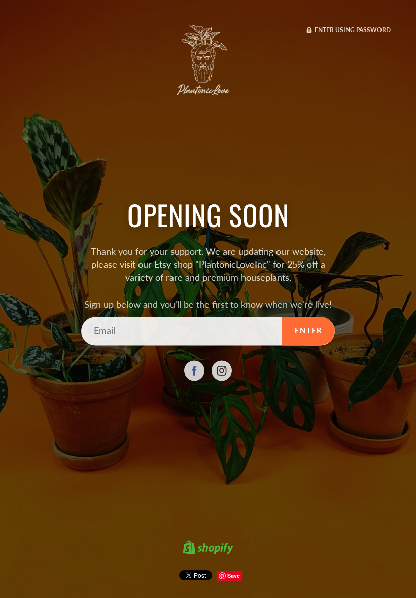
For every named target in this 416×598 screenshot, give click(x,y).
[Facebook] (194, 371)
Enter (308, 330)
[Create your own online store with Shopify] (208, 548)
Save (233, 575)
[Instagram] (222, 371)
